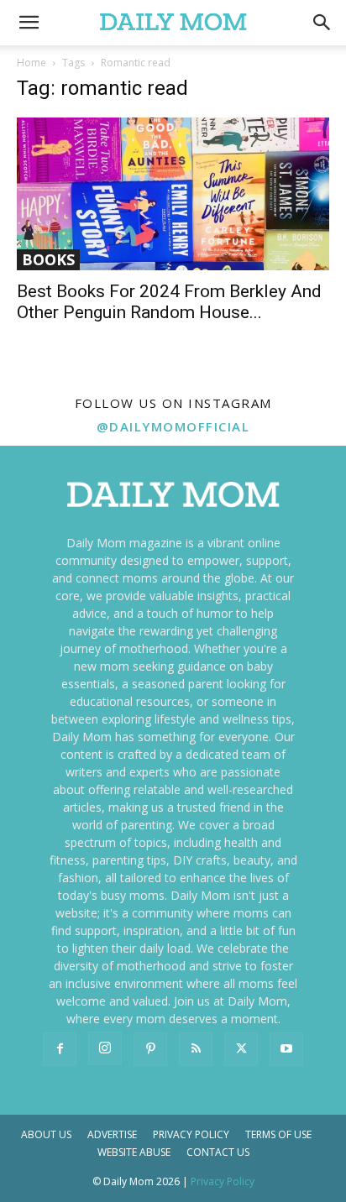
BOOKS (48, 259)
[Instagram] (105, 1048)
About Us (46, 1134)
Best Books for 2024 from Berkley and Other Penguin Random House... (169, 301)
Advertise (112, 1134)
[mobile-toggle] (28, 22)
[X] (241, 1049)
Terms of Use (278, 1134)
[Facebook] (59, 1049)
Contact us (217, 1152)
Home (31, 62)
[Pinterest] (150, 1049)
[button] (322, 22)
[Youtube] (286, 1049)
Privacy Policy (191, 1134)
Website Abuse (133, 1152)
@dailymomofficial (173, 426)
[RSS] (195, 1049)
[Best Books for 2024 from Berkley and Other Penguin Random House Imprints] (173, 194)
